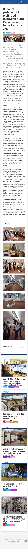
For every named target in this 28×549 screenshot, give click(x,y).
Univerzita (10, 387)
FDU (4, 422)
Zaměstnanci (16, 387)
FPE (4, 32)
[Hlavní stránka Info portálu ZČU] (5, 2)
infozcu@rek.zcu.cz (15, 541)
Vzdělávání (15, 422)
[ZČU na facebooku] (26, 541)
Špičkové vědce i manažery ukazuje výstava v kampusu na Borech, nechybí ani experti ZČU (14, 452)
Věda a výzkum (6, 457)
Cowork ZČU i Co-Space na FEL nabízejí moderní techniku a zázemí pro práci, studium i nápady (14, 382)
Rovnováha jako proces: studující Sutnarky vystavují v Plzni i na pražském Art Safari (14, 520)
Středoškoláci (9, 422)
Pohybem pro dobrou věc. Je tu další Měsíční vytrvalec (13, 486)
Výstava (12, 32)
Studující (8, 32)
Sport (4, 490)
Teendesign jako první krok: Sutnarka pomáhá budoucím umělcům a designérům (14, 417)
